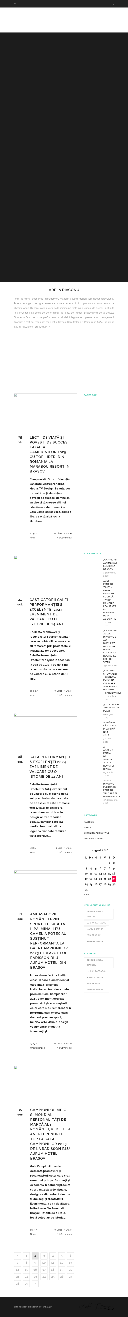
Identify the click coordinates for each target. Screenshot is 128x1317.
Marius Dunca (95, 929)
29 (26, 1283)
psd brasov (93, 935)
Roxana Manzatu (96, 941)
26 (62, 1276)
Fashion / (33, 382)
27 (70, 1276)
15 (26, 1269)
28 (17, 1283)
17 (44, 1269)
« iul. (87, 894)
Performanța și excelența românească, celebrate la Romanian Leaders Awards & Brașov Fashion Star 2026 (60, 375)
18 (52, 1269)
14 (17, 1269)
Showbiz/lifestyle (97, 833)
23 (35, 1276)
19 (61, 1269)
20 (70, 1269)
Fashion (89, 822)
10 (44, 1262)
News (40, 382)
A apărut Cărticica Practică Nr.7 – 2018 (109, 728)
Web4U (47, 1307)
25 (52, 1276)
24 (44, 1276)
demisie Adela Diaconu (95, 914)
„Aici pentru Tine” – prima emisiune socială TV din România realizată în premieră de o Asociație (109, 600)
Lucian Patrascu (96, 923)
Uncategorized (37, 1048)
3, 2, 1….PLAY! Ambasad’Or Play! (111, 707)
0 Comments (65, 537)
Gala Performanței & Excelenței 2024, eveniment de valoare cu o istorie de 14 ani (50, 766)
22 (26, 1276)
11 (52, 1262)
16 (35, 1269)
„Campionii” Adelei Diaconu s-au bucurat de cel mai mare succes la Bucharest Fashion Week (110, 646)
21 (17, 1276)
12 (61, 1262)
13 (70, 1262)
